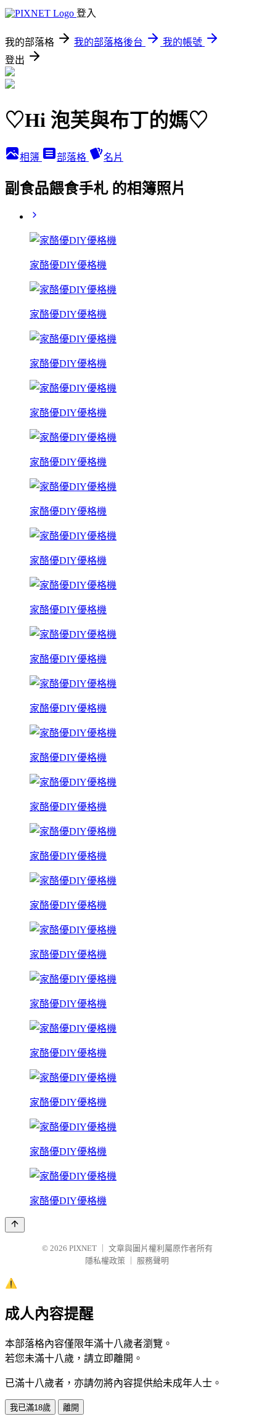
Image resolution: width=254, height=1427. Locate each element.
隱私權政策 (105, 1260)
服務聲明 (153, 1260)
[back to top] (15, 1224)
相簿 (31, 157)
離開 (71, 1407)
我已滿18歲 (30, 1407)
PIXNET (83, 1248)
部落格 (73, 157)
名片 (113, 157)
